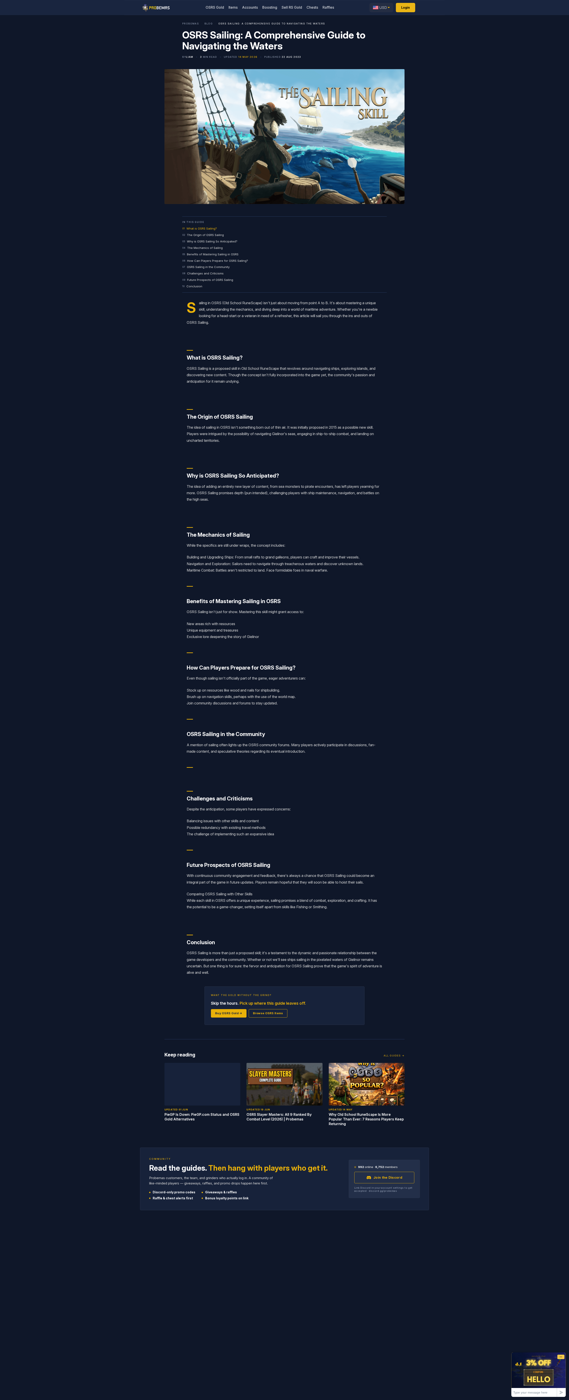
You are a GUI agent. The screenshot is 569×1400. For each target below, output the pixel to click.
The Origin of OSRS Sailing (205, 235)
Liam (189, 57)
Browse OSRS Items (268, 1013)
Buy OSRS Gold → (228, 1013)
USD (383, 7)
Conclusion (194, 286)
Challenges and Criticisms (205, 273)
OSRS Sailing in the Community (208, 267)
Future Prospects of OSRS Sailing (210, 280)
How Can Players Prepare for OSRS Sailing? (217, 260)
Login (405, 7)
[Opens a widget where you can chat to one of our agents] (538, 1374)
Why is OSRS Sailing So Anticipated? (212, 241)
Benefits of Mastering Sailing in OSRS (212, 254)
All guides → (394, 1055)
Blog (208, 23)
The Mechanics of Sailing (205, 248)
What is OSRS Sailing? (201, 228)
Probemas (190, 23)
